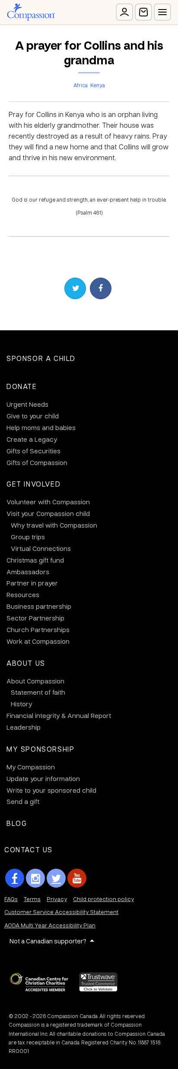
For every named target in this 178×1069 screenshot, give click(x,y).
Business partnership (38, 606)
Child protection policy (103, 898)
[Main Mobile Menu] (162, 12)
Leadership (23, 727)
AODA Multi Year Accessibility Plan (49, 925)
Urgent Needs (27, 404)
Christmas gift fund (35, 560)
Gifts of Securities (33, 450)
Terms (32, 898)
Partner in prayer (32, 583)
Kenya (97, 85)
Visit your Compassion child (48, 513)
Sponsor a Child (41, 358)
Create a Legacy (31, 439)
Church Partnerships (38, 629)
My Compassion (30, 766)
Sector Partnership (35, 618)
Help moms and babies (41, 427)
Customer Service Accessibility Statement (61, 911)
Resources (22, 594)
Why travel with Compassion (54, 525)
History (21, 703)
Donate (21, 386)
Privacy (57, 898)
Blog (16, 823)
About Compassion (35, 681)
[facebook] (14, 878)
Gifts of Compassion (36, 462)
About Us (25, 662)
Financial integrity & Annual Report (58, 715)
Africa (80, 85)
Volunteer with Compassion (48, 501)
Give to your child (32, 415)
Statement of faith (38, 692)
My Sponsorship (40, 748)
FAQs (11, 898)
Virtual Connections (41, 548)
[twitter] (56, 878)
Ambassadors (27, 571)
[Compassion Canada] (31, 12)
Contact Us (28, 849)
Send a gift (22, 801)
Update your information (43, 778)
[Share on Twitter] (75, 288)
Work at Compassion (38, 641)
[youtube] (76, 878)
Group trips (28, 536)
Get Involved (33, 483)
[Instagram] (35, 878)
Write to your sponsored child (51, 790)
